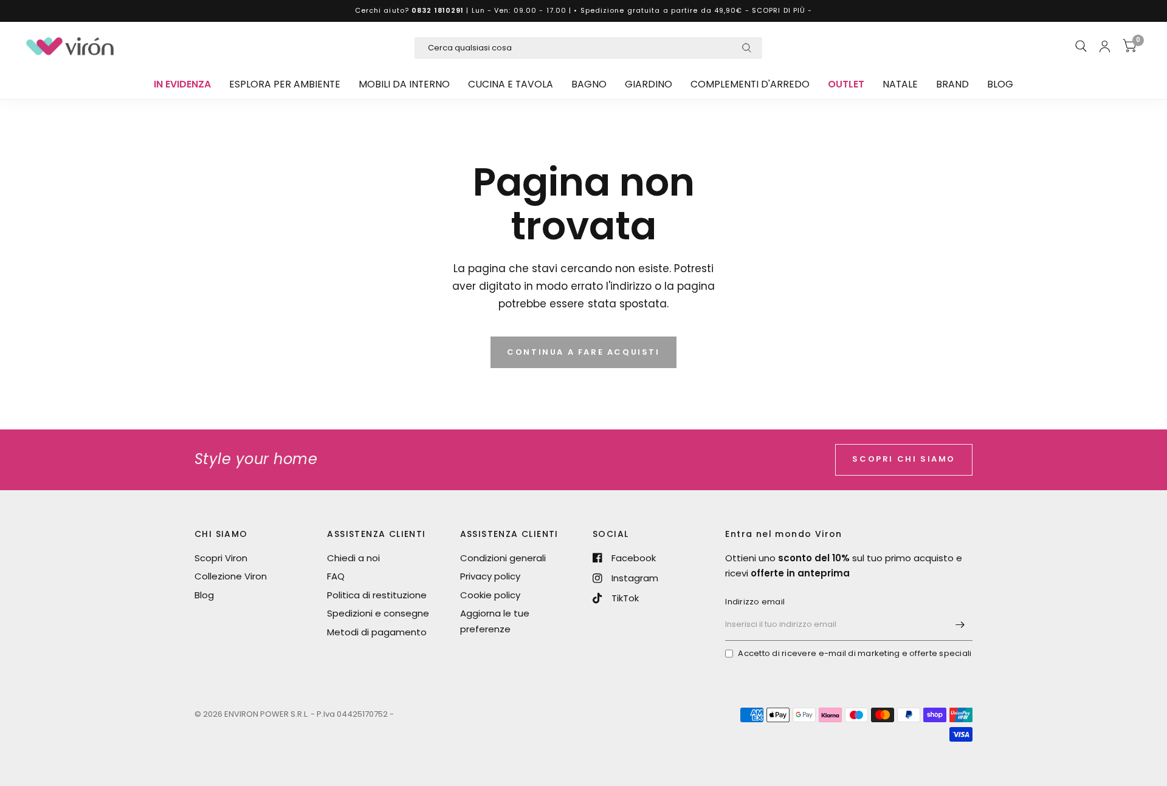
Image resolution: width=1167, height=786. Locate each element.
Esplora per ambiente (284, 84)
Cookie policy (490, 595)
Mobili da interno (404, 84)
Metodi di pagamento (377, 632)
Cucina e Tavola (510, 84)
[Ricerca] (1081, 46)
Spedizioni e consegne (378, 613)
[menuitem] (182, 84)
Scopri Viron (220, 558)
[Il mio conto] (1105, 46)
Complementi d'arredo (750, 84)
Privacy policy (490, 576)
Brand (952, 84)
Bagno (589, 84)
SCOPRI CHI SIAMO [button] (903, 459)
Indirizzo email (755, 601)
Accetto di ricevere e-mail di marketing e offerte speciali (854, 653)
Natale (900, 84)
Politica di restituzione (377, 595)
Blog (1000, 84)
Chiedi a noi (353, 558)
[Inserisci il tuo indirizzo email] (960, 625)
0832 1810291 (437, 10)
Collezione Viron (230, 576)
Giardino (648, 84)
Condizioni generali (503, 558)
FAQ (336, 576)
